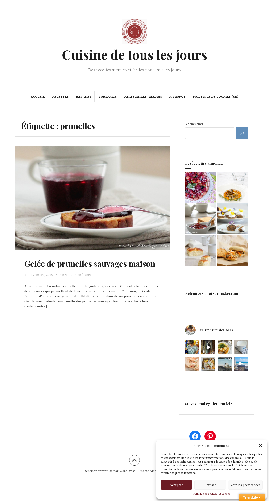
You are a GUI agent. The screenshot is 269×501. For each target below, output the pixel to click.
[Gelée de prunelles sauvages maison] (92, 199)
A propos (224, 494)
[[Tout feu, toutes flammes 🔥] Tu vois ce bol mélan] (241, 347)
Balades (83, 96)
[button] (260, 445)
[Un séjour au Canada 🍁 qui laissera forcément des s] (208, 347)
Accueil (38, 96)
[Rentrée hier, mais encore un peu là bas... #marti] (241, 364)
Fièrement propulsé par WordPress (109, 471)
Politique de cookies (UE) (215, 96)
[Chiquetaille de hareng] (232, 250)
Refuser (210, 485)
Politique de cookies (205, 494)
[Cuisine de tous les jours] (134, 33)
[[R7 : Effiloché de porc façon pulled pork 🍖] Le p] (192, 364)
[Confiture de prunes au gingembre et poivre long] (200, 218)
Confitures (83, 275)
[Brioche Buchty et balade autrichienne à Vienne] (200, 250)
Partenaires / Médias (143, 96)
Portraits (108, 96)
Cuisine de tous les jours (134, 54)
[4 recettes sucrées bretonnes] (232, 218)
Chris (64, 275)
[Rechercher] (242, 133)
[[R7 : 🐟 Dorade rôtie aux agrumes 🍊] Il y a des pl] (208, 364)
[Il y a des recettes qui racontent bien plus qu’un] (225, 347)
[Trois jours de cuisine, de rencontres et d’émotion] (192, 347)
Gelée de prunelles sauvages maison (89, 263)
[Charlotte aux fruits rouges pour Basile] (200, 187)
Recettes (60, 96)
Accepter (176, 485)
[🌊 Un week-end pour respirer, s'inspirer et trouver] (225, 364)
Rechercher (194, 124)
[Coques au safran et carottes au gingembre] (232, 187)
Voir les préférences (245, 485)
